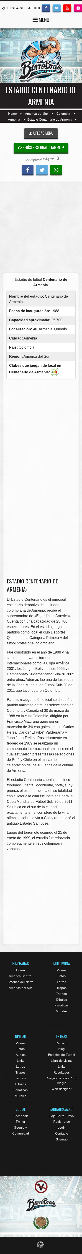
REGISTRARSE (14, 7)
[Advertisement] (41, 229)
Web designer (61, 1089)
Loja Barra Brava (61, 1116)
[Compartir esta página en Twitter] (42, 169)
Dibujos (61, 999)
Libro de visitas (61, 1060)
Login (62, 1127)
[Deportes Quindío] (55, 372)
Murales (61, 1011)
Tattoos (61, 994)
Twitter (20, 1121)
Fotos (61, 976)
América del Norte (20, 982)
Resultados (62, 1072)
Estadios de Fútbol (61, 1054)
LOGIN (36, 7)
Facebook (20, 1116)
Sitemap (62, 1139)
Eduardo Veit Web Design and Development (41, 1245)
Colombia (63, 113)
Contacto (61, 1133)
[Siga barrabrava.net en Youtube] (67, 7)
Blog (61, 1049)
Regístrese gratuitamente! (43, 147)
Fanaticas (61, 1005)
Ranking (61, 1043)
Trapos (61, 988)
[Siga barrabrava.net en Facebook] (46, 7)
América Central (20, 976)
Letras (61, 982)
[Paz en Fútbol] (41, 1186)
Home (12, 113)
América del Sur (36, 113)
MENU (43, 19)
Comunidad (20, 1133)
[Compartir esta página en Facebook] (27, 169)
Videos (62, 970)
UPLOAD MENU (42, 133)
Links (20, 1060)
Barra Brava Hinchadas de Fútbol (41, 59)
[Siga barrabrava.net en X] (57, 7)
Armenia (14, 119)
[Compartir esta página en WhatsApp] (56, 169)
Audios (21, 1054)
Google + (20, 1127)
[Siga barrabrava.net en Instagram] (78, 7)
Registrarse (61, 1121)
